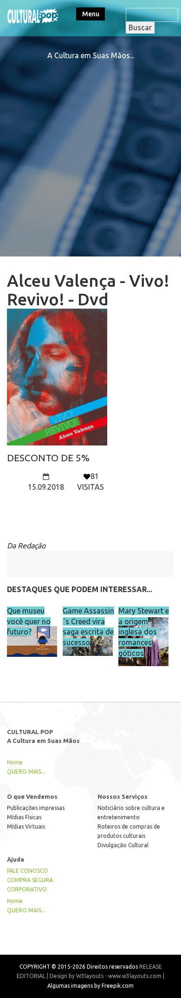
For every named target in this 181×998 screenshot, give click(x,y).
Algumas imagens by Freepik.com (90, 986)
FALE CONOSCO (27, 871)
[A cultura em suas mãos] (33, 15)
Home (15, 762)
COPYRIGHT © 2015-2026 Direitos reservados (78, 967)
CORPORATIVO (27, 889)
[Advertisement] (90, 152)
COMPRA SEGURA (30, 880)
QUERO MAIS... (26, 772)
